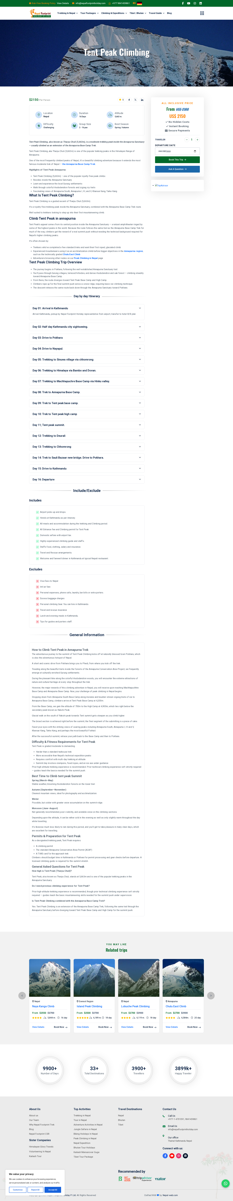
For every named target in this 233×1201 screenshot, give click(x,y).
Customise (18, 1190)
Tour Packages (88, 13)
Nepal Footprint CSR (39, 1133)
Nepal (121, 1115)
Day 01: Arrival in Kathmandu (50, 308)
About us (33, 1115)
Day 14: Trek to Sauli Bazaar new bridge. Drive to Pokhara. (68, 457)
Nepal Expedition (82, 1143)
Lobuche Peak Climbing (135, 1006)
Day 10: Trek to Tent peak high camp (55, 414)
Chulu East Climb (71, 254)
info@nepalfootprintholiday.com (90, 3)
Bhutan (121, 1120)
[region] (35, 1183)
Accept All (52, 1190)
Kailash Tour (35, 1156)
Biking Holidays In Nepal (86, 1133)
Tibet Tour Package (83, 1156)
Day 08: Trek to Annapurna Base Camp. (56, 392)
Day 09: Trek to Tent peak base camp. (55, 403)
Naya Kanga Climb (43, 1006)
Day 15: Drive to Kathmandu (49, 468)
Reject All (35, 1190)
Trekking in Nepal (66, 13)
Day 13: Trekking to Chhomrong (52, 446)
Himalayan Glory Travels (41, 1146)
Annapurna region (133, 251)
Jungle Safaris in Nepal (85, 1129)
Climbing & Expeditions (112, 13)
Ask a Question (176, 169)
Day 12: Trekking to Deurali (49, 435)
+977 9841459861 (121, 3)
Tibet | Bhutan (137, 13)
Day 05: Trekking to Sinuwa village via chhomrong (63, 359)
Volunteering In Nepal (40, 1151)
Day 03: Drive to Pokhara (48, 337)
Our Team (34, 1120)
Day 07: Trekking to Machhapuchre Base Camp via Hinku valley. (71, 381)
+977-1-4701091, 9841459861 (182, 1119)
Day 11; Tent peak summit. (49, 425)
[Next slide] (211, 995)
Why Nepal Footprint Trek (41, 1124)
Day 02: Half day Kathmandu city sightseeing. (60, 326)
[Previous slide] (22, 995)
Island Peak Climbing (89, 1006)
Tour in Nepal (80, 1120)
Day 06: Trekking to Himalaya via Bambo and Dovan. (64, 370)
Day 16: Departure (43, 479)
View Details (63, 3)
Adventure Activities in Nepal (88, 1124)
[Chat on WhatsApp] (226, 1183)
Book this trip (176, 159)
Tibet (120, 1124)
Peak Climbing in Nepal (85, 258)
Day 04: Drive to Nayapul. (48, 348)
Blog (169, 13)
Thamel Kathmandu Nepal (180, 1141)
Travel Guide (155, 13)
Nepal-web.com (170, 1195)
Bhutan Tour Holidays (84, 1147)
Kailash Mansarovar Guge (86, 1152)
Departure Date (165, 145)
